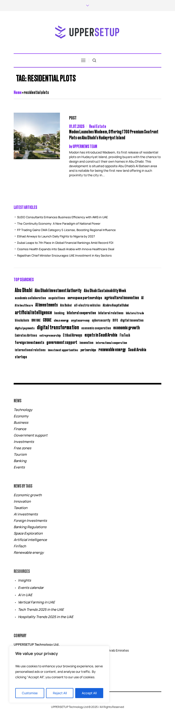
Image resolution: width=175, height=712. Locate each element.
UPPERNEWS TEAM (85, 146)
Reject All (60, 693)
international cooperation (111, 342)
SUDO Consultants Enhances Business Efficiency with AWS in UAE (62, 217)
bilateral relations (111, 312)
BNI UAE (36, 320)
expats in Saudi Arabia (101, 335)
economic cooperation (96, 328)
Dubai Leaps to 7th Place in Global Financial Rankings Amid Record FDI (65, 243)
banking (59, 313)
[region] (59, 674)
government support (61, 342)
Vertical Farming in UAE (36, 602)
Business (21, 422)
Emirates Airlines (26, 335)
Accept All (89, 693)
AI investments (46, 304)
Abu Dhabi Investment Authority (58, 290)
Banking (20, 460)
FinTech (125, 335)
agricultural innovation (121, 297)
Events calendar (31, 587)
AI (142, 297)
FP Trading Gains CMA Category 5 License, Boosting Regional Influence (66, 230)
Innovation (22, 501)
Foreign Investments (30, 520)
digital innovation (132, 320)
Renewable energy (29, 552)
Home (18, 92)
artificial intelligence (33, 312)
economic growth (126, 327)
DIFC (115, 320)
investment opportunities (63, 350)
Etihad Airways (72, 335)
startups (21, 356)
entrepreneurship (50, 335)
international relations (30, 350)
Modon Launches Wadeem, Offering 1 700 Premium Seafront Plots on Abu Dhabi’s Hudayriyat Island (113, 134)
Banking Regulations (30, 527)
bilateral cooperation (81, 312)
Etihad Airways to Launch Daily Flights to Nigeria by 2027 (56, 236)
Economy (21, 416)
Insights (24, 580)
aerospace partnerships (84, 297)
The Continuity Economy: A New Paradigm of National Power (58, 223)
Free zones (22, 448)
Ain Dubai (66, 305)
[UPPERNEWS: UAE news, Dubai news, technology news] (87, 32)
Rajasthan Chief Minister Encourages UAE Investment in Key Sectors (64, 255)
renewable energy (112, 349)
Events (19, 467)
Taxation (20, 507)
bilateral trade (135, 313)
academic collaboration (30, 297)
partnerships (88, 350)
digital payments (25, 328)
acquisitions (56, 297)
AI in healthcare (24, 305)
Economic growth (28, 495)
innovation (86, 342)
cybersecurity (101, 320)
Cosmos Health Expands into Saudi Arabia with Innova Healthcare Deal (65, 249)
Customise (30, 693)
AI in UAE (25, 594)
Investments (24, 441)
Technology (23, 409)
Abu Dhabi (23, 289)
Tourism (20, 454)
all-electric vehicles (87, 305)
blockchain (22, 320)
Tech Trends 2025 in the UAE (41, 609)
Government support (30, 435)
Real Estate (97, 126)
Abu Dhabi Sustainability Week (105, 290)
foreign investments (29, 342)
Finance (20, 428)
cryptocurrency (80, 320)
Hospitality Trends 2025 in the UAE (45, 616)
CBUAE (47, 319)
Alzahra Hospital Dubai (116, 305)
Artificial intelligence (30, 539)
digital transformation (58, 327)
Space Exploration (28, 533)
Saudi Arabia (137, 349)
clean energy (61, 320)
